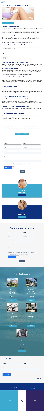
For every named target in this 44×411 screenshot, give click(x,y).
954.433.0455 (32, 296)
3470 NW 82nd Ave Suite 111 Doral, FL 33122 (22, 343)
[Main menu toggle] (42, 2)
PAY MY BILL (35, 400)
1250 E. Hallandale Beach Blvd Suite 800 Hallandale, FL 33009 (12, 317)
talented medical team (29, 128)
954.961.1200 (13, 296)
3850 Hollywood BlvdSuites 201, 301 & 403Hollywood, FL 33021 (12, 292)
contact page (7, 128)
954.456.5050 (13, 321)
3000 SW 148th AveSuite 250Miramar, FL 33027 (31, 317)
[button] (8, 23)
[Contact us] (22, 401)
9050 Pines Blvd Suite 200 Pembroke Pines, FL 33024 (31, 292)
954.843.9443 (32, 321)
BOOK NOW (9, 400)
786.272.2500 (22, 347)
